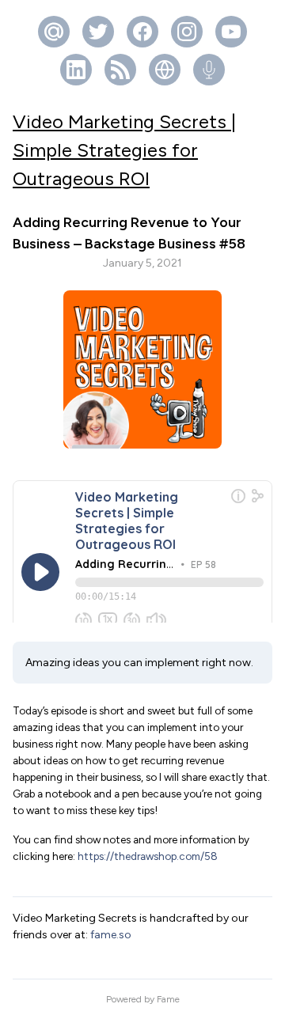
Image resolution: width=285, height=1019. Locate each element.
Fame (168, 999)
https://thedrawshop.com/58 (148, 856)
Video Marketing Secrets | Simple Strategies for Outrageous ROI (124, 150)
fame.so (110, 934)
